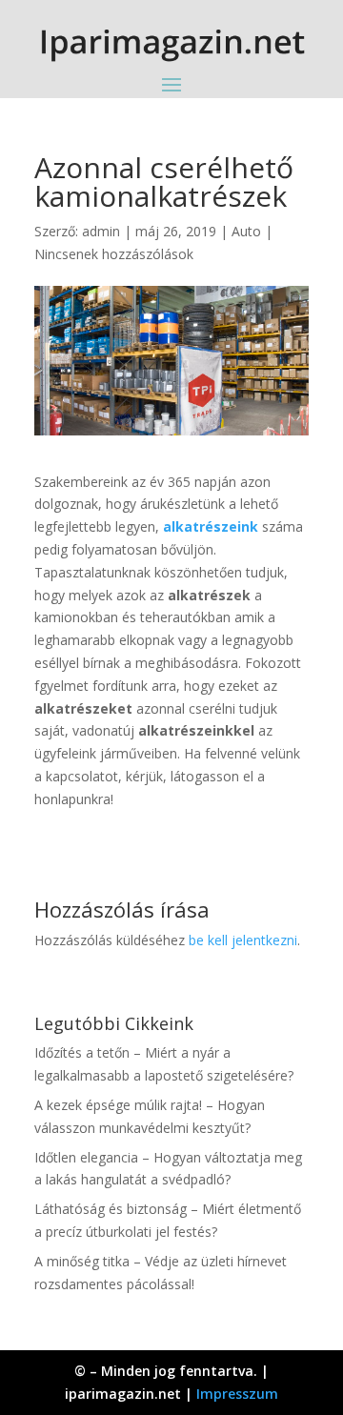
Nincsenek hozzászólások (113, 254)
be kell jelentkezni (243, 940)
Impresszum (237, 1394)
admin (101, 231)
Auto (246, 231)
